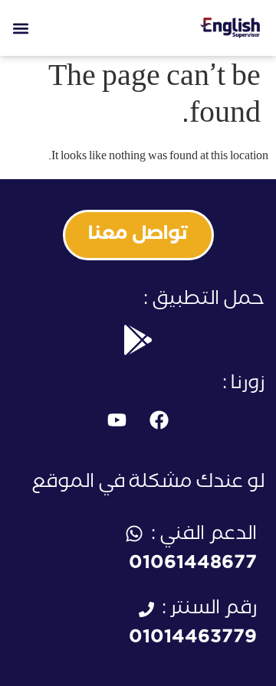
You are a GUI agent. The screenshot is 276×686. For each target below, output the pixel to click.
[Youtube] (117, 420)
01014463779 (193, 639)
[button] (20, 28)
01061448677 (193, 565)
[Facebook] (159, 420)
